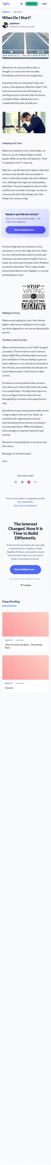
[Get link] (35, 482)
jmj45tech (15, 23)
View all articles (10, 606)
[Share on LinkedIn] (22, 482)
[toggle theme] (21, 4)
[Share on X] (15, 482)
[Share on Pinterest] (29, 482)
